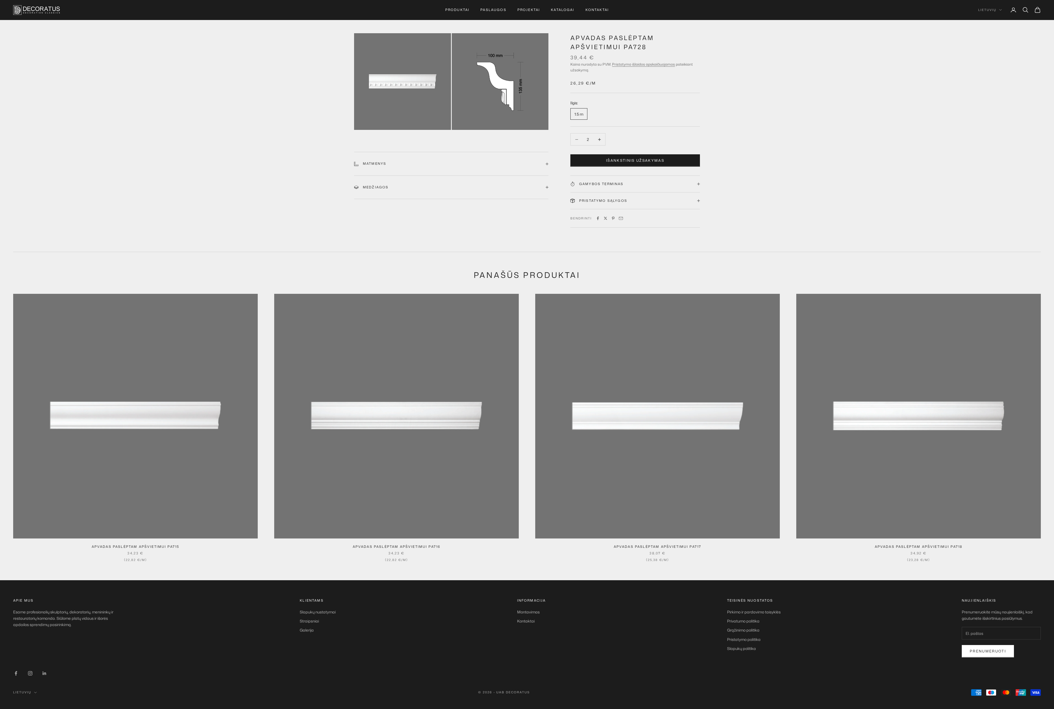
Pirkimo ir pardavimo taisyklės (754, 612)
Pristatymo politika (744, 639)
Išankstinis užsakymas (635, 160)
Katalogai (562, 9)
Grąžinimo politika (743, 630)
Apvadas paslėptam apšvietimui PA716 (397, 546)
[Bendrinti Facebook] (598, 218)
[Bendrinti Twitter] (605, 218)
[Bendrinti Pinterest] (613, 218)
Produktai (457, 9)
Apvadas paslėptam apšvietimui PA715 (136, 546)
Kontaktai (597, 9)
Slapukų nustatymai (318, 612)
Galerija (307, 630)
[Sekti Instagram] (30, 673)
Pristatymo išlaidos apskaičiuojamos (643, 64)
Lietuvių (987, 10)
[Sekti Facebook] (16, 673)
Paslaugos (493, 9)
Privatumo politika (743, 621)
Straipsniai (309, 621)
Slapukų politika (741, 648)
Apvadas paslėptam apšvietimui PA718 (919, 546)
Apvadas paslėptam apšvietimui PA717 (658, 546)
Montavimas (528, 612)
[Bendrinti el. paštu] (621, 218)
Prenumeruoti (988, 651)
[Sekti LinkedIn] (44, 673)
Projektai (528, 9)
